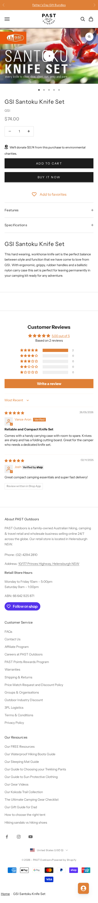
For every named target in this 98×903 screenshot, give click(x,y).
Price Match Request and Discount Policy (34, 685)
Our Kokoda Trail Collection (24, 792)
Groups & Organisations (22, 692)
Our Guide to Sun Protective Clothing (31, 777)
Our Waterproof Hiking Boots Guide (30, 754)
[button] (29, 350)
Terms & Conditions (19, 715)
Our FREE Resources (20, 746)
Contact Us (13, 639)
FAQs (8, 632)
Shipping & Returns (18, 677)
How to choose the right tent (25, 815)
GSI (7, 111)
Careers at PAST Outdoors (24, 654)
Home (5, 894)
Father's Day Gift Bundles (49, 4)
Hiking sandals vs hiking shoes (26, 822)
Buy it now (49, 177)
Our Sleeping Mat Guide (22, 762)
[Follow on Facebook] (7, 836)
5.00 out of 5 (61, 336)
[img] (14, 413)
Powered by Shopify (64, 859)
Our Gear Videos (16, 784)
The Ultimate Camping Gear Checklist (32, 799)
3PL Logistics (14, 707)
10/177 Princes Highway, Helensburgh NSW (48, 564)
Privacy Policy (14, 723)
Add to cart (49, 163)
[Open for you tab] (83, 888)
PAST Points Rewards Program (27, 662)
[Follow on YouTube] (30, 836)
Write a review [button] (49, 383)
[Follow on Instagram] (18, 836)
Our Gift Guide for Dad (21, 807)
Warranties (12, 669)
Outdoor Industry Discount (24, 700)
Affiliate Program (17, 647)
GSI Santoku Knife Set (29, 894)
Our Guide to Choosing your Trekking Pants (35, 769)
